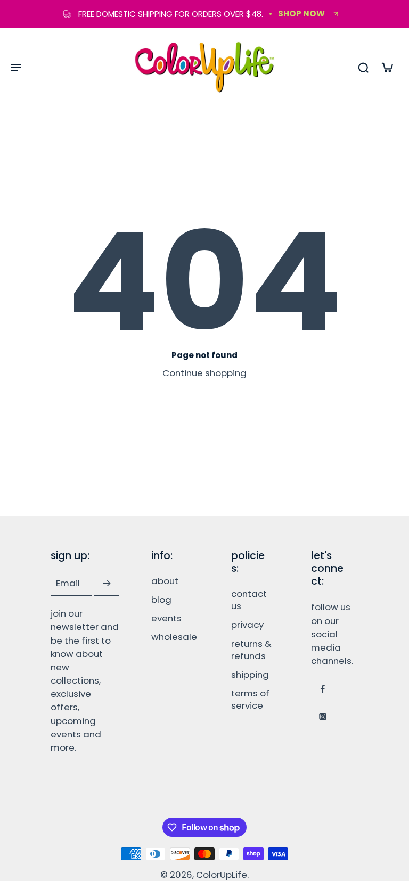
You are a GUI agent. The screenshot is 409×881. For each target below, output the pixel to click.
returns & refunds (251, 649)
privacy (247, 625)
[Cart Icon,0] (386, 67)
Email (68, 583)
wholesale (174, 637)
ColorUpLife (221, 874)
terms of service (250, 699)
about (164, 581)
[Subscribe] (106, 583)
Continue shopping (204, 373)
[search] (363, 67)
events (166, 618)
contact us (249, 600)
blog (161, 600)
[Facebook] (322, 689)
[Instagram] (322, 716)
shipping (250, 674)
